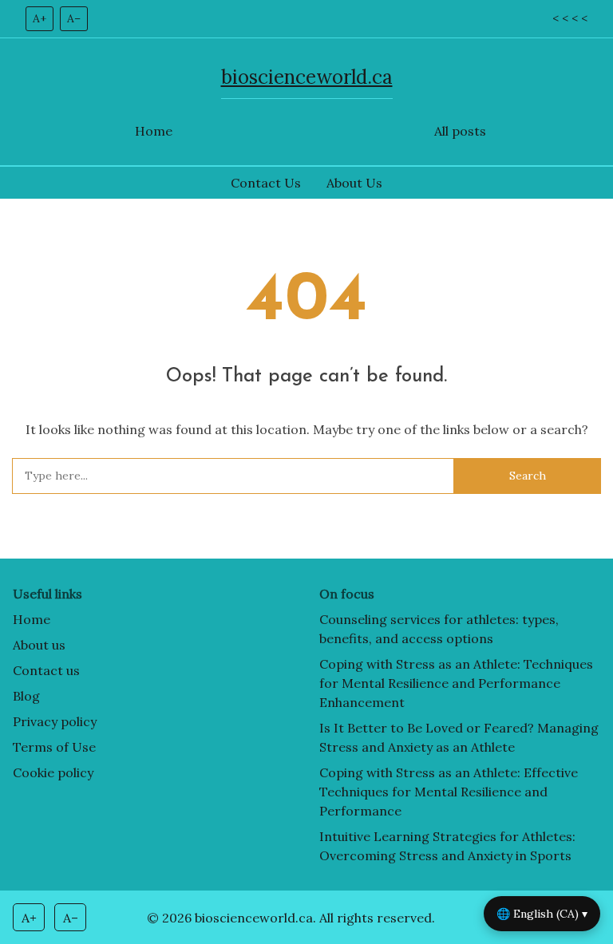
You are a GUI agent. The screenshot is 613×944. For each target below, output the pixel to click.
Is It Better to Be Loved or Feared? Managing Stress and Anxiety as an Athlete (459, 737)
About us (39, 645)
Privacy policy (55, 721)
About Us (354, 183)
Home (153, 131)
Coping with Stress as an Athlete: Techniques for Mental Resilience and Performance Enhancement (456, 683)
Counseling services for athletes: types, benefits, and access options (439, 628)
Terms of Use (54, 747)
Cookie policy (53, 772)
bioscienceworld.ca (307, 77)
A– (74, 18)
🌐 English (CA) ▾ (541, 913)
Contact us (46, 670)
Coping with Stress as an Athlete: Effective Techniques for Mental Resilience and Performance (448, 791)
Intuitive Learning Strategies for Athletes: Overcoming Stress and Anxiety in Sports (447, 845)
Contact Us (266, 183)
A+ (39, 18)
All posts (460, 131)
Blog (26, 696)
